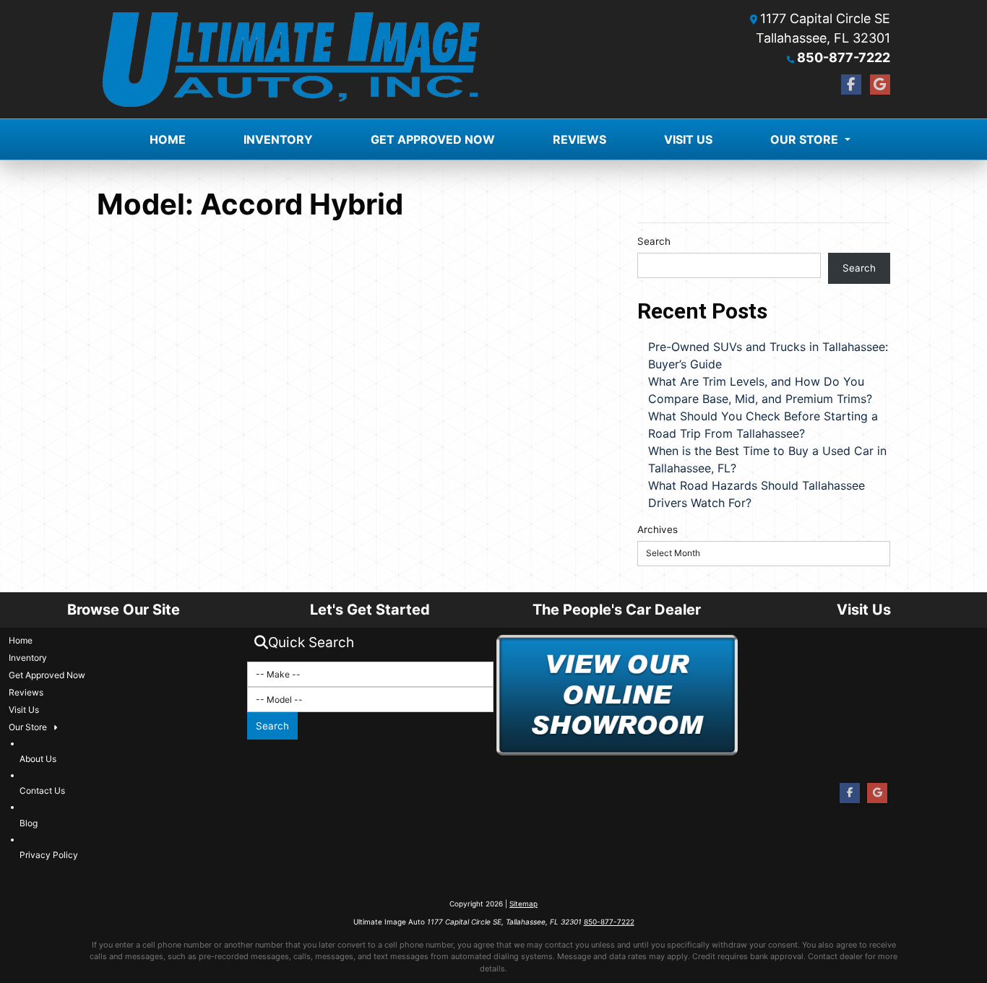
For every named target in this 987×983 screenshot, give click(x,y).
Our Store (804, 139)
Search (654, 241)
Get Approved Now (433, 139)
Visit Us (688, 139)
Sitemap (523, 903)
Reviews (579, 139)
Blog (29, 823)
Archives (657, 529)
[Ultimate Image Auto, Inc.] (291, 59)
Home (168, 139)
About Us (38, 758)
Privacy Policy (49, 854)
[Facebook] (851, 84)
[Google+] (880, 84)
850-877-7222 (843, 57)
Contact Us (42, 790)
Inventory (278, 139)
